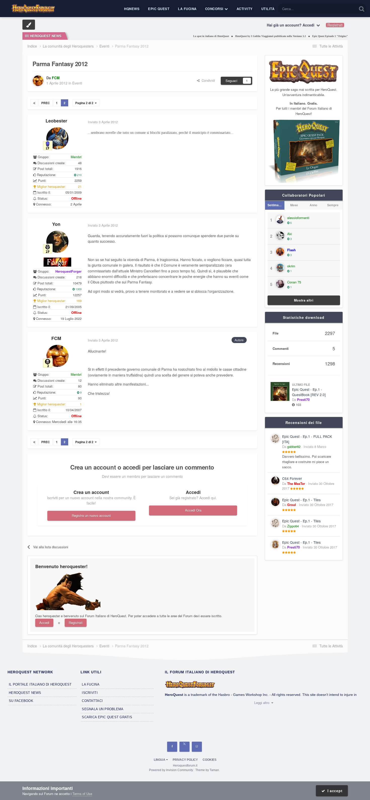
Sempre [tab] (333, 205)
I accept (333, 790)
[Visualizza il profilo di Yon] (57, 241)
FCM (56, 338)
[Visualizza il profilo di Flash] (280, 251)
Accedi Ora (193, 510)
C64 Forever (292, 478)
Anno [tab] (313, 205)
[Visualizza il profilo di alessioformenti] (280, 219)
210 (79, 175)
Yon (56, 224)
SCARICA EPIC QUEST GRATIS (107, 717)
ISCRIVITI (89, 693)
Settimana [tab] (275, 205)
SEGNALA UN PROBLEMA (102, 709)
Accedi (44, 622)
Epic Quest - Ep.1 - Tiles (301, 499)
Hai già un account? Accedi (291, 24)
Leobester (56, 120)
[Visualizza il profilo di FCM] (38, 80)
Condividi (207, 80)
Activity (245, 8)
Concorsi (215, 8)
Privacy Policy (185, 760)
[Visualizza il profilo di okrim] (280, 268)
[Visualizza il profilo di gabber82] (275, 438)
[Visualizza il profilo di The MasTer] (275, 480)
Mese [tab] (294, 205)
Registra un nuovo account (91, 515)
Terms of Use (82, 793)
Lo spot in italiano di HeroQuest (196, 36)
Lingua (160, 760)
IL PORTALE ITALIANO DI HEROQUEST (40, 684)
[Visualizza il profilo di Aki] (280, 235)
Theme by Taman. (207, 770)
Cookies (209, 760)
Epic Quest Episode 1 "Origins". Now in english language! (329, 36)
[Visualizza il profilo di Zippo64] (275, 523)
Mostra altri (304, 300)
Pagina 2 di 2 (85, 103)
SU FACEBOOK (21, 701)
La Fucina (187, 8)
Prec (45, 103)
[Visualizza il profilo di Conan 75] (280, 284)
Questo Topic (341, 9)
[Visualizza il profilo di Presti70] (275, 544)
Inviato (315, 446)
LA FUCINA (90, 684)
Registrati (335, 25)
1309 (78, 289)
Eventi (77, 83)
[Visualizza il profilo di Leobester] (57, 138)
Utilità (268, 8)
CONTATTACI (92, 701)
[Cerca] (361, 9)
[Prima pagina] (34, 102)
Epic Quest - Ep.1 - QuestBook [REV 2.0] (309, 392)
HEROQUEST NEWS (25, 693)
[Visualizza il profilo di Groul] (275, 502)
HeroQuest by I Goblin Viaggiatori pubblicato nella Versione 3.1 (255, 36)
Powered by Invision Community (171, 770)
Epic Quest (158, 8)
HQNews (131, 8)
